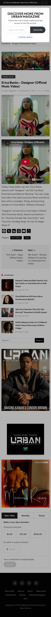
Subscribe (37, 30)
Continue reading (25, 37)
